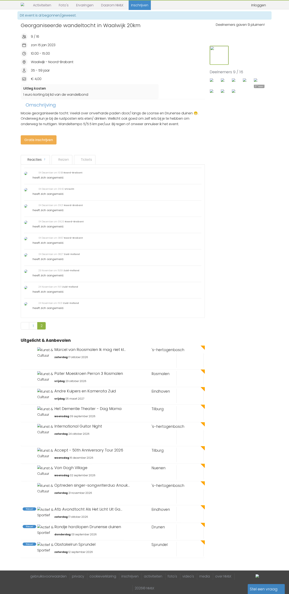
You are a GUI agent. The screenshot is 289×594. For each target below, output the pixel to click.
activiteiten (153, 576)
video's (188, 576)
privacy (78, 576)
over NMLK (223, 576)
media (204, 576)
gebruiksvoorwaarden (48, 576)
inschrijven (130, 576)
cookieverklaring (102, 576)
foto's (172, 576)
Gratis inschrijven (38, 139)
